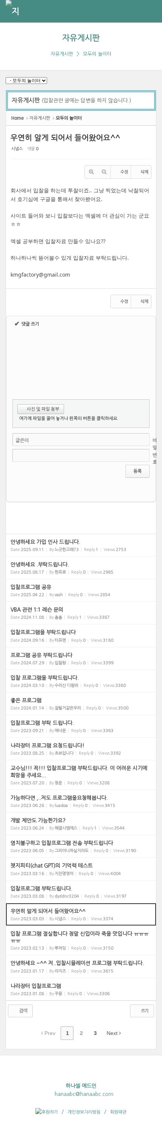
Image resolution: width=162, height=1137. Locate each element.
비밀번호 (155, 451)
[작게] (104, 172)
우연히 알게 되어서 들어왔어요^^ (65, 138)
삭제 (144, 172)
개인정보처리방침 (84, 1112)
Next (113, 1033)
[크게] (91, 172)
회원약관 (118, 1112)
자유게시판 (81, 38)
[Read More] (81, 545)
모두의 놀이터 (97, 54)
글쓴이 (22, 440)
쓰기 (144, 1011)
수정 (124, 172)
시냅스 (17, 149)
